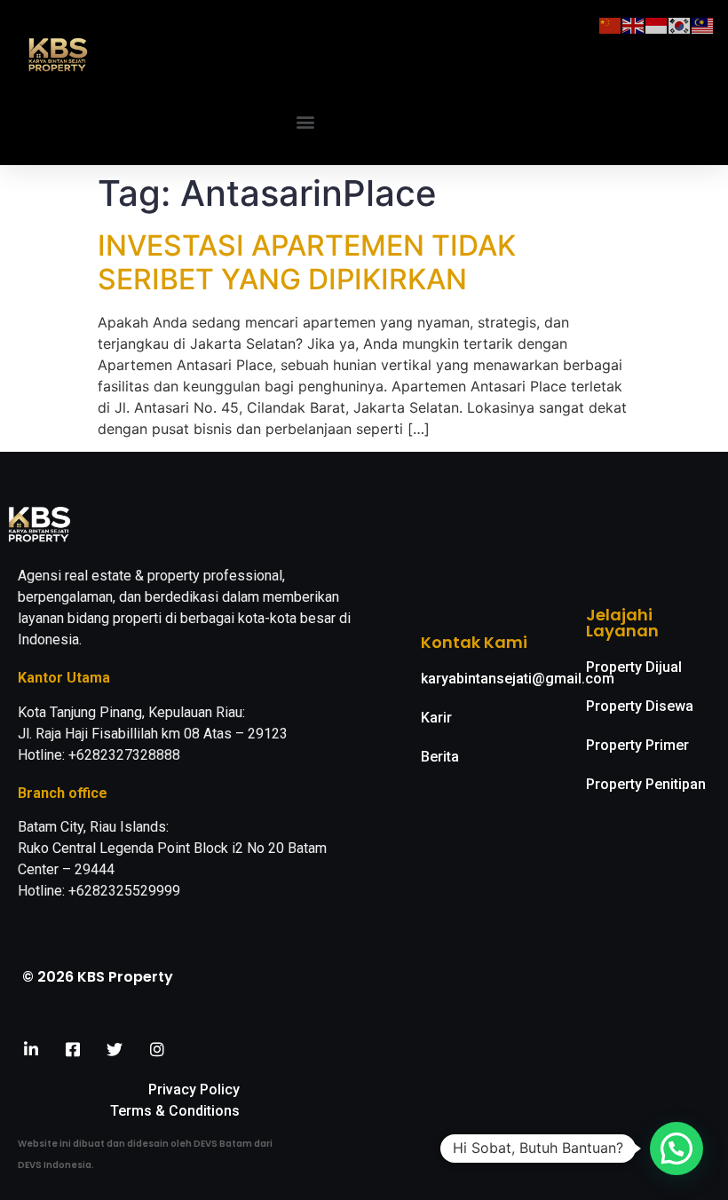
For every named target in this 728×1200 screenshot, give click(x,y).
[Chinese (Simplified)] (610, 24)
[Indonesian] (657, 24)
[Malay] (703, 24)
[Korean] (680, 24)
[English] (633, 24)
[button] (305, 122)
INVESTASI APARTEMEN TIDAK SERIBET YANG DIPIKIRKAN (307, 262)
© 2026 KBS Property (97, 977)
